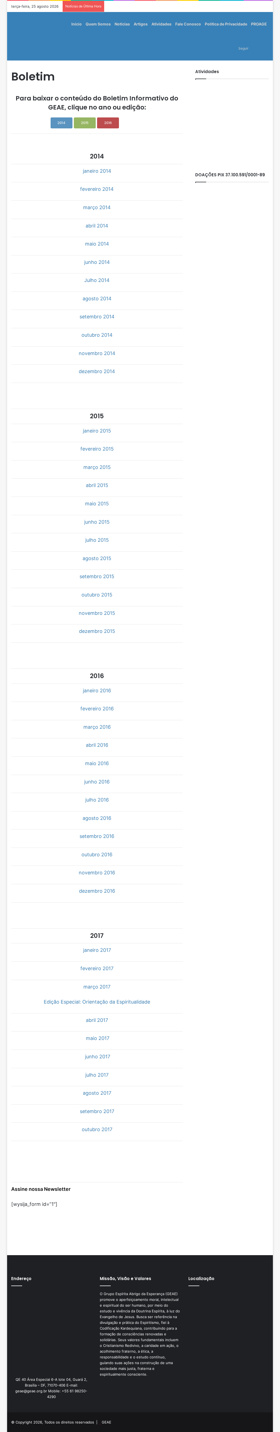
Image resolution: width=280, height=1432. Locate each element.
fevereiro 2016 (97, 708)
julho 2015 (97, 540)
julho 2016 (97, 800)
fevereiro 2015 (97, 449)
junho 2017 (97, 1056)
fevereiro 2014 (97, 189)
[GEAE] (18, 36)
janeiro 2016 (97, 690)
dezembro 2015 (97, 631)
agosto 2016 (97, 818)
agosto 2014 (97, 298)
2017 (131, 122)
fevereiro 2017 (96, 968)
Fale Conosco (188, 24)
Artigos (141, 24)
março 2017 (96, 987)
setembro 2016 (97, 836)
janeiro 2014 (97, 171)
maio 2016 (97, 763)
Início (76, 24)
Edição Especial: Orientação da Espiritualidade (97, 1002)
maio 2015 (97, 503)
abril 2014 (97, 226)
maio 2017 (97, 1038)
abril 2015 (97, 485)
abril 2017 (97, 1020)
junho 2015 (97, 522)
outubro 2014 (97, 335)
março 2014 (97, 207)
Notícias (122, 24)
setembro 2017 (97, 1111)
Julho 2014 (97, 280)
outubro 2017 (97, 1129)
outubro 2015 (96, 595)
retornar (96, 393)
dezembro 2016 (97, 891)
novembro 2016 (97, 872)
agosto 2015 (97, 558)
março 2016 (97, 727)
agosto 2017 (97, 1093)
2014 (61, 122)
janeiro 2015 (97, 431)
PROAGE (259, 24)
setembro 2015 (97, 576)
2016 (108, 122)
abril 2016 (97, 745)
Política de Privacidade (226, 24)
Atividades (161, 24)
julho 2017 (97, 1075)
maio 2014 (97, 244)
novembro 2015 (97, 613)
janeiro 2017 (97, 950)
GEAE (106, 1422)
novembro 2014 (97, 353)
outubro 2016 (96, 854)
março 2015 (97, 467)
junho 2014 (97, 262)
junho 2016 (97, 782)
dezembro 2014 (97, 371)
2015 (85, 122)
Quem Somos (98, 24)
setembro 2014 (97, 316)
